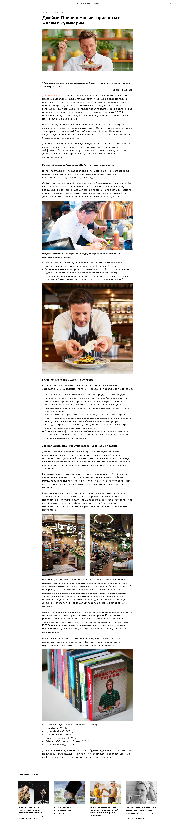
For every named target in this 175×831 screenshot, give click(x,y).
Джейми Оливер (52, 95)
